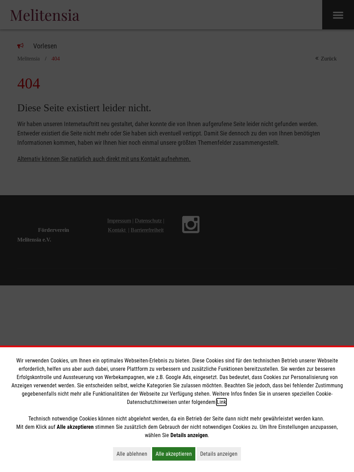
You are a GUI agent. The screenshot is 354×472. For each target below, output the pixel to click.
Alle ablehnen (134, 453)
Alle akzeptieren (175, 453)
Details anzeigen (220, 453)
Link (221, 402)
